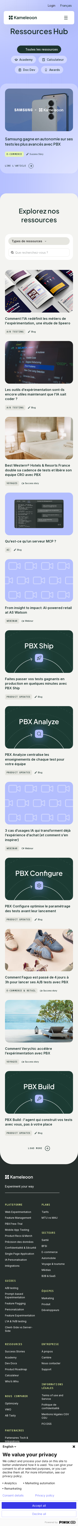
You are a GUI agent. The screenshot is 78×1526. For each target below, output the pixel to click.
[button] (66, 4)
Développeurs (50, 1310)
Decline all (39, 1514)
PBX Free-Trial (13, 1223)
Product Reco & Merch (18, 1235)
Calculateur (12, 1375)
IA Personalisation (16, 1259)
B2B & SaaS (49, 1276)
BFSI (44, 1246)
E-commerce (50, 1252)
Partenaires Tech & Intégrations (16, 1439)
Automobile (49, 1258)
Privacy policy (44, 1495)
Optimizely (11, 1403)
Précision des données (19, 1241)
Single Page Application (19, 1253)
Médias (46, 1269)
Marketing (48, 1298)
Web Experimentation (18, 1211)
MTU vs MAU (50, 1217)
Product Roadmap (16, 1369)
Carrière (46, 1357)
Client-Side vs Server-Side (18, 1329)
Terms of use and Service (52, 1397)
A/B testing (11, 1288)
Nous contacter (51, 1363)
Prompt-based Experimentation (15, 1295)
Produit (46, 1304)
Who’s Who (12, 1381)
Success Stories (15, 1351)
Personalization (14, 1309)
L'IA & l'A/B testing (15, 1321)
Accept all (39, 1505)
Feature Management (18, 1217)
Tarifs (45, 1211)
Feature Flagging (15, 1303)
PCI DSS (47, 1423)
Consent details (13, 1495)
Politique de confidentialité (50, 1406)
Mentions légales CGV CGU (55, 1416)
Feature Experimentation (20, 1315)
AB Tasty (10, 1415)
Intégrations (12, 1265)
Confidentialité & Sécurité (20, 1247)
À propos (47, 1351)
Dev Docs (11, 1363)
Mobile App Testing (17, 1229)
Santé (45, 1240)
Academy (11, 1357)
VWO (8, 1409)
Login (51, 5)
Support (46, 1369)
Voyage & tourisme (53, 1263)
